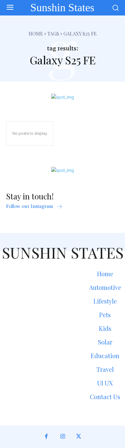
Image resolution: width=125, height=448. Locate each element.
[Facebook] (46, 436)
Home (36, 33)
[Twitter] (78, 436)
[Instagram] (62, 436)
